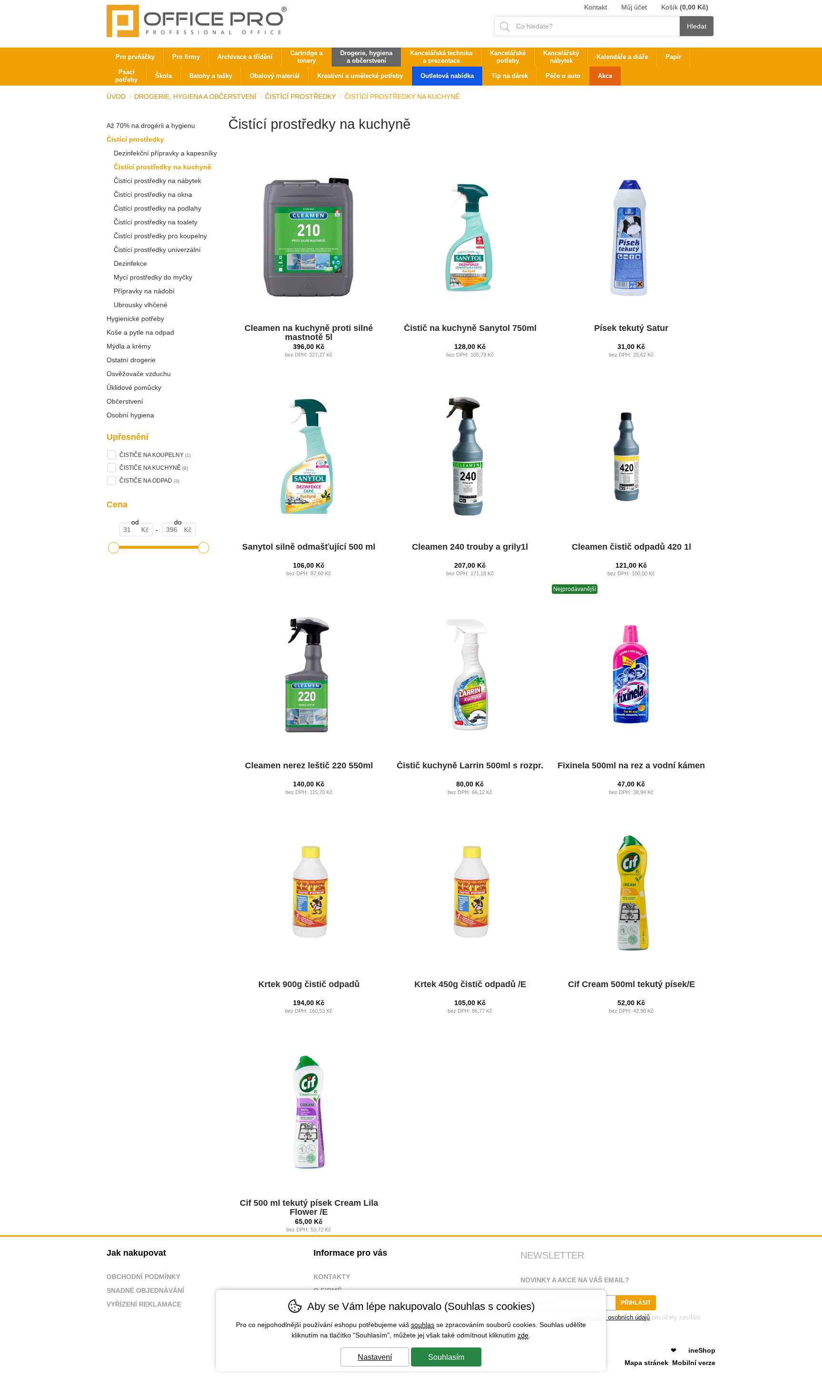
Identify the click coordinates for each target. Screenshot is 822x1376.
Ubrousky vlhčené (140, 305)
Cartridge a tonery (306, 56)
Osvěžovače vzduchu (139, 374)
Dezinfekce (130, 263)
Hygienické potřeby (135, 318)
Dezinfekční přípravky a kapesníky (165, 153)
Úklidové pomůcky (134, 387)
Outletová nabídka (447, 75)
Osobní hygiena (130, 415)
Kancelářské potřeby (508, 56)
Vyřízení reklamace (144, 1304)
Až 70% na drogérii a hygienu (151, 125)
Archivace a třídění (245, 56)
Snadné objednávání (145, 1290)
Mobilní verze (693, 1362)
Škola (163, 75)
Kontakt (595, 7)
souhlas (422, 1324)
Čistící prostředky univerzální (157, 249)
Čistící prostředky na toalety (155, 222)
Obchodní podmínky (143, 1276)
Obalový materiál (275, 75)
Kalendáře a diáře (622, 56)
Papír (673, 56)
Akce (605, 75)
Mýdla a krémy (129, 346)
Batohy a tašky (210, 75)
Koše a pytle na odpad (140, 332)
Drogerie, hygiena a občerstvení (195, 96)
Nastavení (375, 1357)
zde (523, 1335)
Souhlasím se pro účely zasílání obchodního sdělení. (610, 1321)
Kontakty (331, 1276)
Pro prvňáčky (135, 56)
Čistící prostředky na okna (153, 194)
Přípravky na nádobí (144, 291)
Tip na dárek (509, 75)
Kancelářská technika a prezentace (441, 56)
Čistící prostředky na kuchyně (162, 167)
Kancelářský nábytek (561, 56)
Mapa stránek (646, 1362)
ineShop (701, 1350)
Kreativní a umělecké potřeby (360, 75)
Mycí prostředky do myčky (153, 277)
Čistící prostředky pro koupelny (160, 236)
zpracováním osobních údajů (610, 1317)
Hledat (696, 26)
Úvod (116, 96)
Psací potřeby (126, 75)
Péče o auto (563, 75)
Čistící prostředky (135, 139)
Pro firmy (186, 56)
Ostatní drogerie (131, 360)
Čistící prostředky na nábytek (157, 180)
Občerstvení (125, 401)
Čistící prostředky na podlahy (157, 208)
